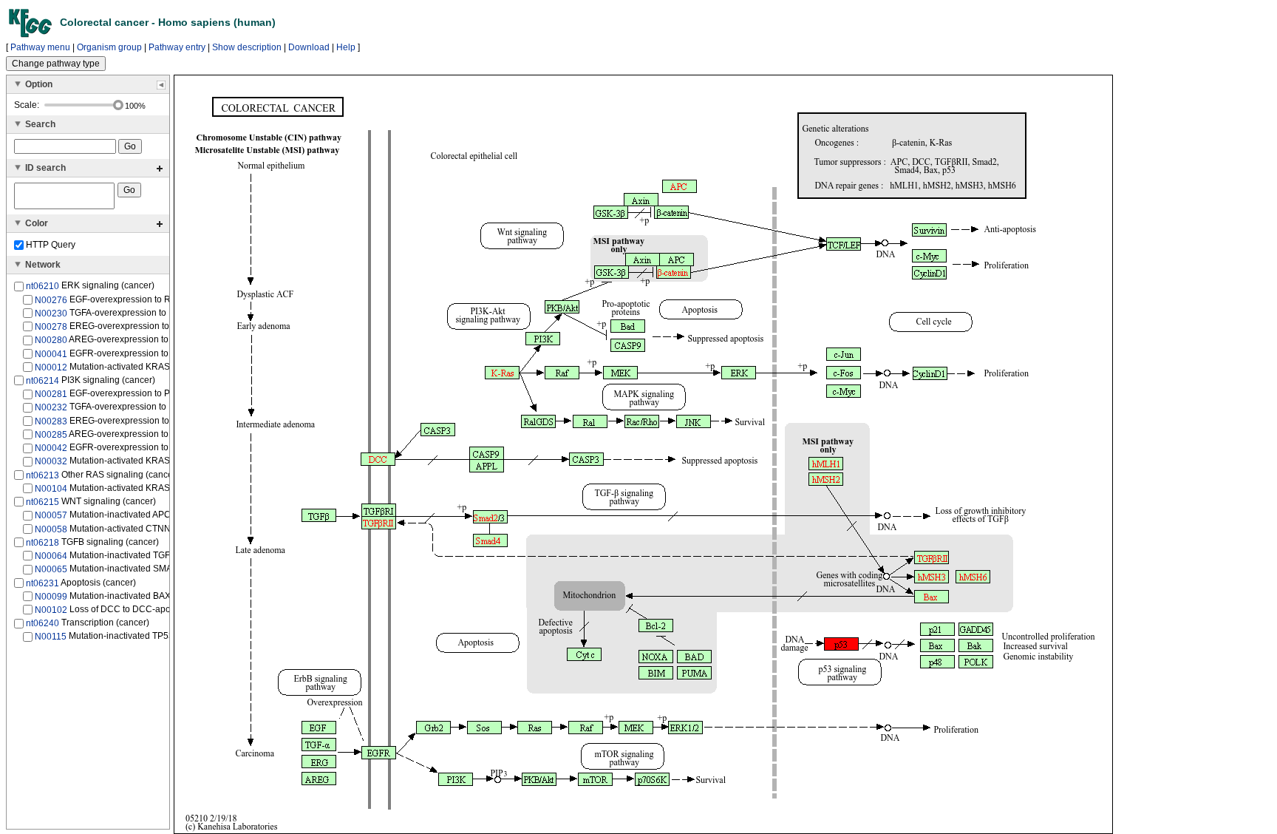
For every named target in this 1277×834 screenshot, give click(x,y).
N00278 (51, 327)
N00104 (51, 489)
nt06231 (42, 582)
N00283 (51, 421)
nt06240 (42, 623)
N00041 (51, 353)
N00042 (51, 448)
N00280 (51, 340)
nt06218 (42, 543)
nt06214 (42, 381)
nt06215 (42, 502)
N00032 (51, 461)
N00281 (51, 394)
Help (345, 47)
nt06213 (42, 474)
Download (309, 47)
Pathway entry (177, 47)
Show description (247, 47)
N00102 (51, 610)
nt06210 (42, 286)
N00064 (51, 556)
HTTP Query (49, 245)
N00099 (51, 596)
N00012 (51, 367)
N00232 (51, 407)
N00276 (51, 299)
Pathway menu (40, 47)
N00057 (51, 515)
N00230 (51, 313)
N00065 (51, 569)
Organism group (109, 47)
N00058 (51, 528)
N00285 (51, 435)
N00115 (51, 636)
